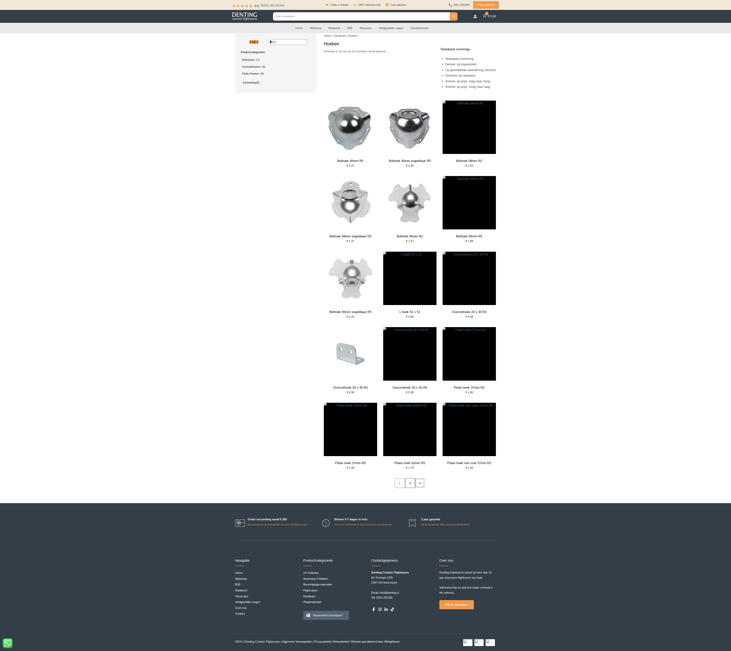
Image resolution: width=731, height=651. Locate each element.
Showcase (365, 28)
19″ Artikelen (311, 572)
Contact (240, 613)
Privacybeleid (322, 641)
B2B (349, 28)
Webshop (315, 28)
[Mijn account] (475, 16)
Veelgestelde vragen (391, 28)
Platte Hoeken (253, 73)
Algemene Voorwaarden (297, 641)
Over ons (241, 607)
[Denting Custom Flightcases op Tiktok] (392, 609)
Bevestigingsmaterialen (317, 584)
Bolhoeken (251, 59)
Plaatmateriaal (312, 602)
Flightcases (310, 590)
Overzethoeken (253, 66)
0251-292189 (384, 597)
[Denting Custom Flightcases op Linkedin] (386, 609)
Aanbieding (251, 82)
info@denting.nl (389, 592)
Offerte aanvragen (486, 5)
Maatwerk (334, 28)
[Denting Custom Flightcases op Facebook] (373, 609)
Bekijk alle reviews (273, 5)
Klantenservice (419, 28)
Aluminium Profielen (315, 578)
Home (299, 28)
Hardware (340, 35)
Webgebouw (392, 641)
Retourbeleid (341, 641)
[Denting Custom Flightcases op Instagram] (379, 609)
